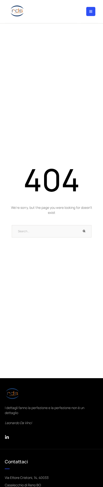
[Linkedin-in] (7, 437)
